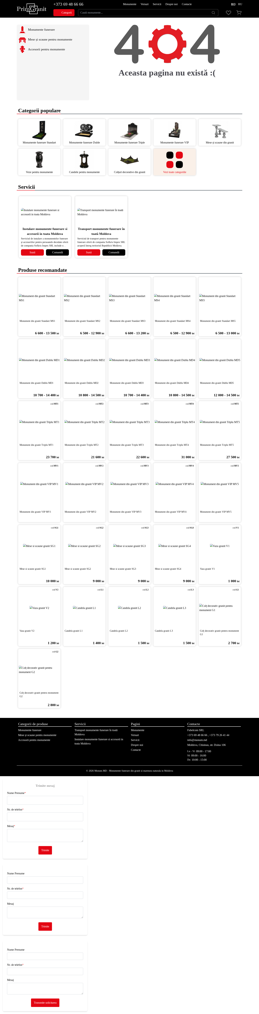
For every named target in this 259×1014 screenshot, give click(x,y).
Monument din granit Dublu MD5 (217, 383)
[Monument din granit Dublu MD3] (129, 360)
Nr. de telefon (15, 809)
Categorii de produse (33, 724)
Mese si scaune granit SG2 (78, 569)
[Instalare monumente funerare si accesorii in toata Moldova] (45, 212)
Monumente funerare (29, 730)
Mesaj (11, 826)
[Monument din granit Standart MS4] (174, 298)
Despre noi (171, 4)
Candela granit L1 (74, 631)
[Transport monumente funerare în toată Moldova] (101, 212)
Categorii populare (39, 110)
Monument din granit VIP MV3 (125, 512)
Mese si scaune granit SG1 (33, 569)
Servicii (157, 4)
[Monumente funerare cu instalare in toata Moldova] (31, 8)
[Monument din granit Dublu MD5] (220, 360)
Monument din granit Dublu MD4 (172, 383)
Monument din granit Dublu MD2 (81, 383)
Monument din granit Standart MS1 (37, 321)
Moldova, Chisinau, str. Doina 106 (206, 744)
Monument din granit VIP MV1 (35, 512)
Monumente (129, 4)
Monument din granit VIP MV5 (216, 512)
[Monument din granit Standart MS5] (220, 298)
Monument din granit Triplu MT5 (217, 445)
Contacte (187, 4)
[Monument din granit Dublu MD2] (84, 360)
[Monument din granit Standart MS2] (84, 298)
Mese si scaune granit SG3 (123, 569)
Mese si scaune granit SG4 (168, 569)
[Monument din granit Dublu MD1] (39, 360)
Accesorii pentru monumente (34, 739)
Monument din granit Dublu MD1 (36, 383)
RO (233, 4)
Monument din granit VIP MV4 (170, 512)
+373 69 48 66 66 (68, 4)
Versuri (145, 4)
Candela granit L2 (119, 631)
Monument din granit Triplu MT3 (127, 445)
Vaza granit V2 (27, 631)
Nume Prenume (16, 792)
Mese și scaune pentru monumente (37, 735)
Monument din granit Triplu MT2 (81, 445)
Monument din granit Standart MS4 (172, 321)
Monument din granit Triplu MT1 (36, 445)
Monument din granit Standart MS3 (127, 321)
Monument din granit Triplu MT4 (172, 445)
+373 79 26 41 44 (219, 735)
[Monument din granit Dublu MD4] (174, 360)
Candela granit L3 (164, 631)
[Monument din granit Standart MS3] (129, 298)
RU (240, 4)
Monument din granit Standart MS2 (82, 321)
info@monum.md (197, 739)
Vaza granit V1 (207, 569)
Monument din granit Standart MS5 (218, 321)
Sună (32, 252)
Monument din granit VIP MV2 (80, 512)
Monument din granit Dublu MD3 (127, 383)
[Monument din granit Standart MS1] (39, 298)
